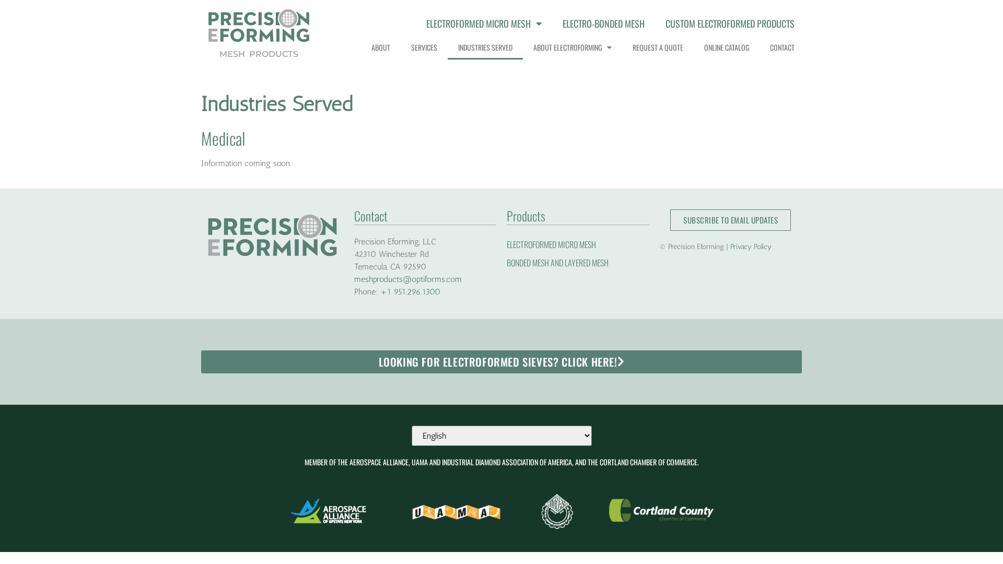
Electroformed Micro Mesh (478, 23)
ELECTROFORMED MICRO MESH (551, 244)
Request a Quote (658, 47)
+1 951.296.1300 (410, 292)
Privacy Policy (751, 246)
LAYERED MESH (587, 262)
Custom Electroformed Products (730, 23)
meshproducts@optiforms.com (408, 279)
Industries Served (485, 47)
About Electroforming (567, 47)
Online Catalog (726, 47)
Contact (782, 47)
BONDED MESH (528, 262)
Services (424, 47)
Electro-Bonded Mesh (604, 23)
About (380, 47)
